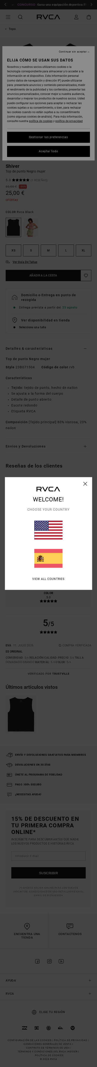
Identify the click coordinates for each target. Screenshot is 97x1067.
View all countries (48, 579)
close (85, 484)
